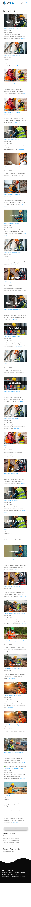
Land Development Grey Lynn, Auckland (14, 641)
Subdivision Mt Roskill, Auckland (12, 336)
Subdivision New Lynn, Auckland (12, 194)
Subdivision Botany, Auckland (11, 559)
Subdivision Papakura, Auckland (11, 473)
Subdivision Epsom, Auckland (11, 282)
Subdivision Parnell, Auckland (11, 446)
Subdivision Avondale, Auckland (11, 139)
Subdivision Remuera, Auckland (11, 364)
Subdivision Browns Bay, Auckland (12, 309)
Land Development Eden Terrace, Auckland (14, 613)
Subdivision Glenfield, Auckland (11, 223)
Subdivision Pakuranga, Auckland (12, 586)
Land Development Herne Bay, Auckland (14, 725)
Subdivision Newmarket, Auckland (12, 252)
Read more (23, 38)
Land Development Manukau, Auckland (13, 752)
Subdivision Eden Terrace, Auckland (12, 28)
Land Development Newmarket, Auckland (14, 768)
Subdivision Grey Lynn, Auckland (12, 55)
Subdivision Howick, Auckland (11, 500)
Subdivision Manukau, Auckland (11, 529)
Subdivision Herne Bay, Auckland (12, 112)
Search (16, 828)
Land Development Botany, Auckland (13, 795)
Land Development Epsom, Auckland (13, 695)
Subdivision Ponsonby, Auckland (12, 83)
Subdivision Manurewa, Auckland (12, 391)
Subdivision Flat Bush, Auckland (11, 418)
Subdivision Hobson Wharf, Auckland (13, 167)
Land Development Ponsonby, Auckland (14, 812)
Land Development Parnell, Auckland (13, 668)
